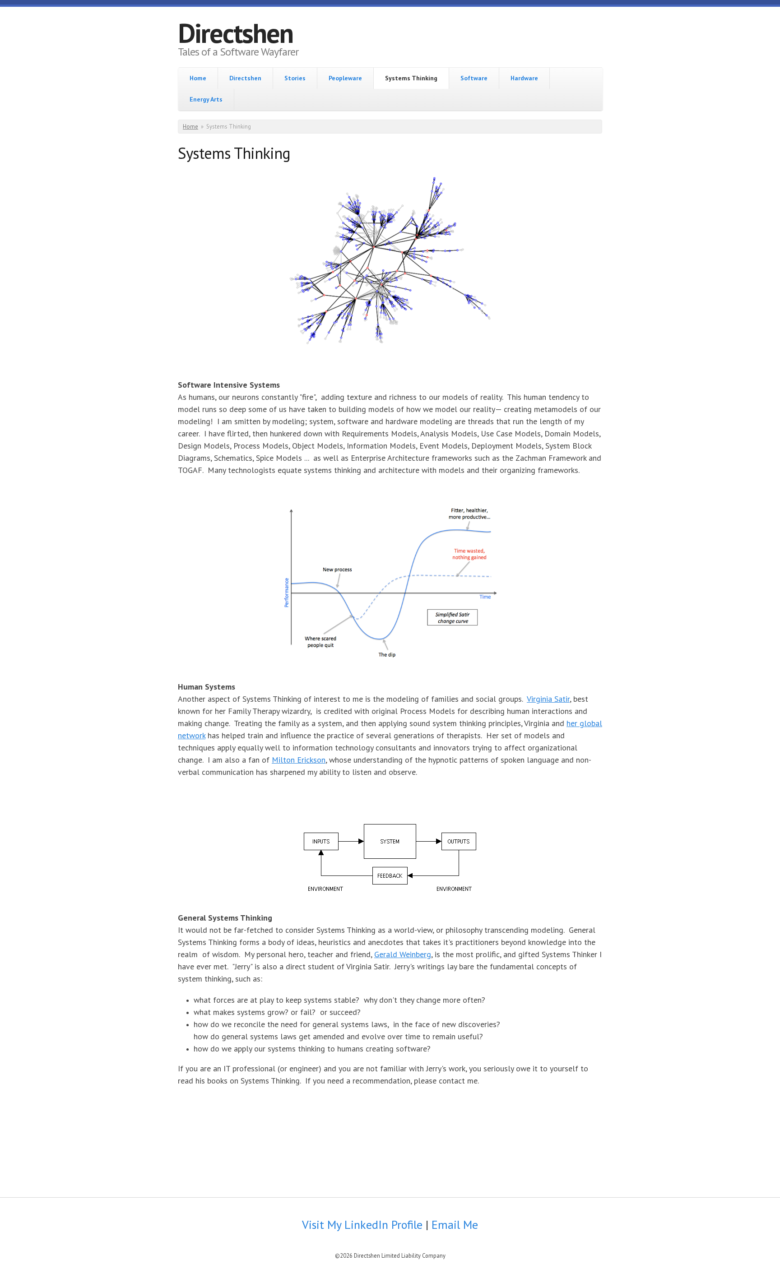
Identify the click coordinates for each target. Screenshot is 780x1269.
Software (474, 78)
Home (198, 78)
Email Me (455, 1224)
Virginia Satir (548, 699)
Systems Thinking (411, 78)
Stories (295, 78)
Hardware (524, 78)
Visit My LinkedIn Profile (364, 1224)
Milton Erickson (298, 760)
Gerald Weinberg (402, 954)
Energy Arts (206, 99)
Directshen (235, 33)
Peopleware (345, 78)
